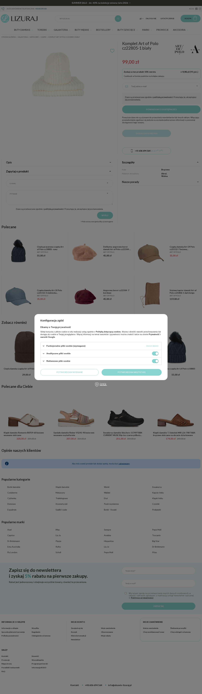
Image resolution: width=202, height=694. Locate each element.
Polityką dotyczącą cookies (108, 331)
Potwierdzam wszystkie (132, 372)
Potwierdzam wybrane (69, 372)
